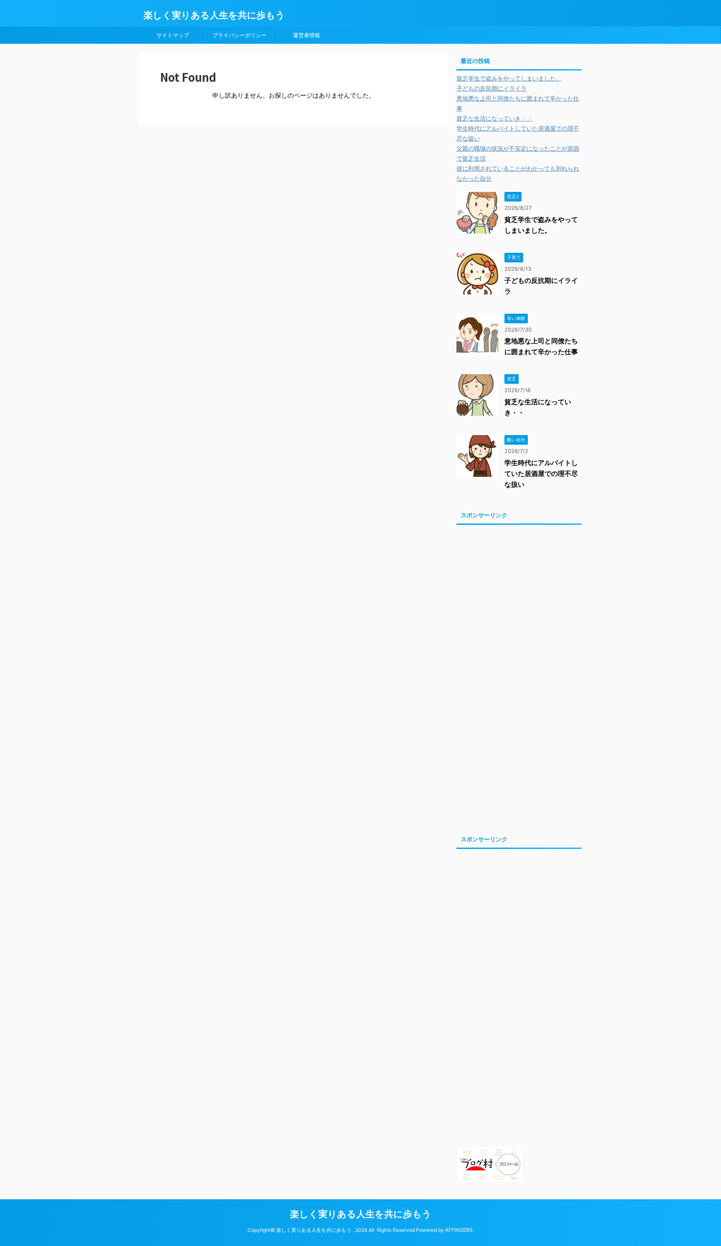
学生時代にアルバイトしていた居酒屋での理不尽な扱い (541, 473)
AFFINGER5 (458, 1230)
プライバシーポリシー (239, 35)
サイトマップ (172, 35)
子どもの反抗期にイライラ (491, 88)
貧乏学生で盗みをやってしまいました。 (509, 78)
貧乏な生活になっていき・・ (494, 118)
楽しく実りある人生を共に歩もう (214, 15)
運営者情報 (306, 35)
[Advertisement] (519, 677)
